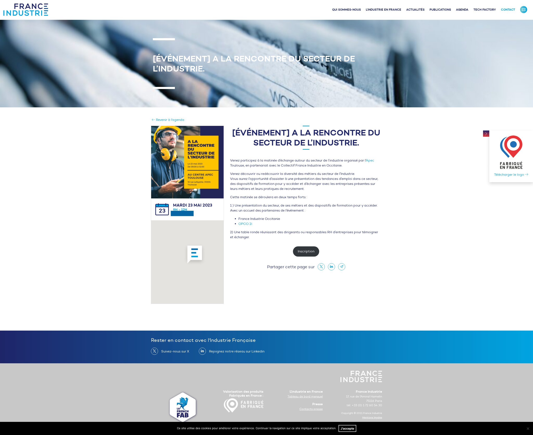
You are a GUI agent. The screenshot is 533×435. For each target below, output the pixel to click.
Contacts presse (311, 409)
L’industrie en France (383, 9)
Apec (370, 160)
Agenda (462, 9)
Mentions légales (372, 417)
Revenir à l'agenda (169, 120)
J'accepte (347, 428)
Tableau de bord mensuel (305, 396)
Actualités (415, 9)
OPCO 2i (245, 224)
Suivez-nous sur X (175, 351)
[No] (528, 428)
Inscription (306, 251)
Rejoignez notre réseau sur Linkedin (236, 351)
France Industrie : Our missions (523, 9)
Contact (508, 9)
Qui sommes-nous (346, 9)
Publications (440, 9)
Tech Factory (484, 9)
